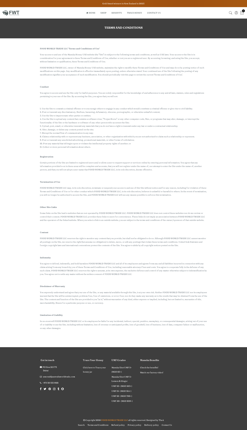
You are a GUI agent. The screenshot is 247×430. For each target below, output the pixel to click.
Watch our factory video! (151, 372)
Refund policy (118, 425)
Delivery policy (151, 425)
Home (92, 13)
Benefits (116, 13)
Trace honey (134, 13)
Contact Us (167, 425)
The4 (161, 420)
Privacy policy (134, 425)
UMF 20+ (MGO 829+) (122, 401)
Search (81, 425)
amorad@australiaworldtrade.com (59, 376)
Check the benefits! (149, 367)
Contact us (154, 13)
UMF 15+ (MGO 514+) (121, 391)
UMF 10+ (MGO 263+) (121, 386)
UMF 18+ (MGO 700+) (121, 396)
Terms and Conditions (97, 425)
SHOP (103, 13)
